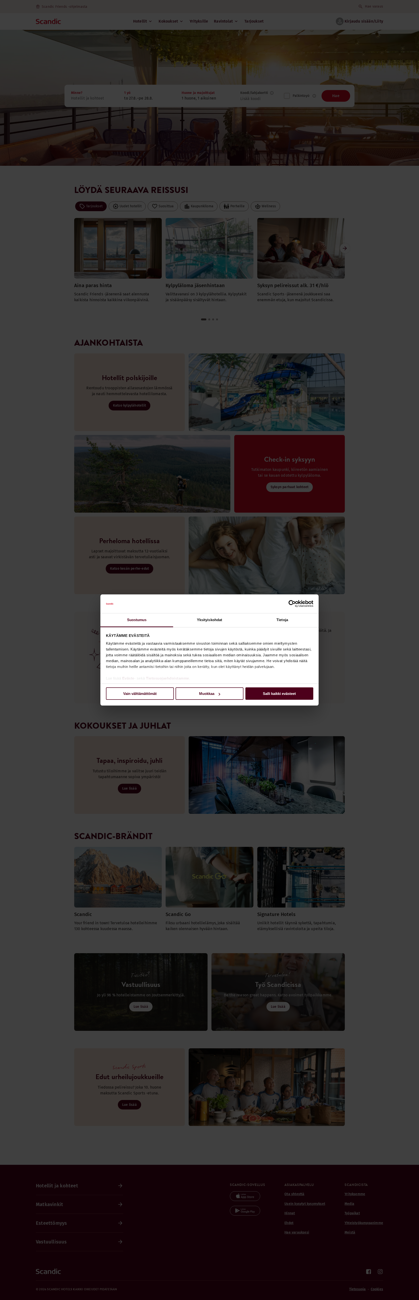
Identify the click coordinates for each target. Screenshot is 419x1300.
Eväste (128, 678)
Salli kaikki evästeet (279, 694)
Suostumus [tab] (137, 620)
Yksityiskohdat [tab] (209, 620)
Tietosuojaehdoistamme (167, 678)
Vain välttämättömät (140, 694)
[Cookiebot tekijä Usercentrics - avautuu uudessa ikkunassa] (292, 604)
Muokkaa (206, 694)
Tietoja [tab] (282, 620)
